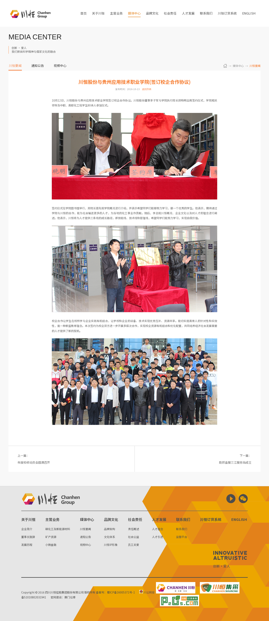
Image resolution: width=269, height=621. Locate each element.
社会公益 (133, 537)
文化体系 (109, 537)
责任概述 (133, 529)
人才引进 (157, 537)
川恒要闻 (15, 66)
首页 (83, 14)
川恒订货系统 (227, 14)
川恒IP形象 (111, 545)
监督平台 (181, 537)
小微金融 (50, 545)
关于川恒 (98, 14)
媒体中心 (134, 14)
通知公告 (37, 66)
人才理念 (157, 529)
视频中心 (60, 66)
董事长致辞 (28, 537)
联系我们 (206, 14)
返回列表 (146, 89)
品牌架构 (109, 529)
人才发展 (188, 14)
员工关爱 (133, 545)
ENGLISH (249, 14)
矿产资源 (50, 537)
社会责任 (170, 14)
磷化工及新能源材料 (57, 529)
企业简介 (26, 529)
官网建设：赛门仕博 (63, 597)
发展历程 (26, 545)
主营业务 (116, 14)
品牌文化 (152, 14)
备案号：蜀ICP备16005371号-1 (115, 592)
